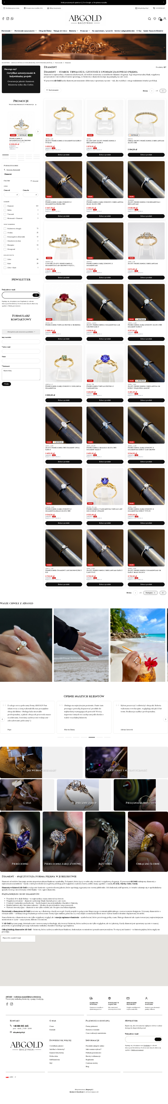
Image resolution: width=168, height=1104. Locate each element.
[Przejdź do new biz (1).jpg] (105, 842)
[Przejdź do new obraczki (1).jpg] (148, 842)
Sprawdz (41, 777)
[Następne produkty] (38, 131)
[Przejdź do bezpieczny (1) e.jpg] (78, 795)
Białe (9, 264)
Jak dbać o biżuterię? (57, 1049)
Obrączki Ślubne (148, 871)
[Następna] (164, 2)
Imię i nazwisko (6, 337)
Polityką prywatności (137, 1050)
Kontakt (52, 1030)
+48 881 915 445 (20, 1026)
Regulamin (90, 1060)
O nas (51, 1026)
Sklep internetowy (83, 1089)
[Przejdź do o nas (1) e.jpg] (21, 795)
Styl (50, 1063)
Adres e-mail (6, 347)
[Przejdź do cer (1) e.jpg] (106, 762)
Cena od (7, 190)
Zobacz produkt (63, 155)
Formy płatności (92, 1026)
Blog (87, 1067)
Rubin (9, 210)
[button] (149, 18)
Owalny (10, 233)
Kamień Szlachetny (56, 1053)
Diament (10, 206)
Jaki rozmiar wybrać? (93, 1049)
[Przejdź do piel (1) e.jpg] (135, 795)
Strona (145, 91)
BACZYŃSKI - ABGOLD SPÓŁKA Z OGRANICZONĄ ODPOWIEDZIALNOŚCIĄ (27, 63)
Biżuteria (105, 871)
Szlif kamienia (54, 1060)
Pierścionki (58, 63)
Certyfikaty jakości (56, 1046)
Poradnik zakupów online (95, 1046)
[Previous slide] (2, 719)
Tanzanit (10, 214)
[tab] (5, 158)
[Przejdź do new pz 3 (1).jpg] (63, 842)
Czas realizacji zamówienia (96, 1033)
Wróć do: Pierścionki (13, 170)
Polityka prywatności (93, 1053)
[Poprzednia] (4, 2)
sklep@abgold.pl (143, 8)
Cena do (26, 190)
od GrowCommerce (91, 1092)
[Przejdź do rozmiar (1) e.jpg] (21, 762)
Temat (4, 356)
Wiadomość (6, 366)
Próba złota (53, 1056)
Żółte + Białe (11, 268)
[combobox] (55, 91)
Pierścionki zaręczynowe (62, 871)
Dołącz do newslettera (36, 295)
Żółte (9, 259)
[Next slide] (165, 719)
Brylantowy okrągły (14, 229)
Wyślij (6, 384)
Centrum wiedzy (92, 1063)
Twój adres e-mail (8, 290)
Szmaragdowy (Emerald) (16, 237)
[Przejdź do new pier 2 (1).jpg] (20, 842)
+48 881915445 (160, 8)
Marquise (10, 245)
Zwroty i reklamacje (93, 1056)
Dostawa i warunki (92, 1030)
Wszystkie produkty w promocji (21, 105)
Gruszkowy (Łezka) (14, 241)
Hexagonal (11, 249)
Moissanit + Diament (14, 218)
